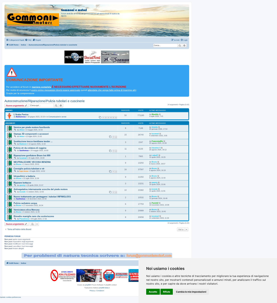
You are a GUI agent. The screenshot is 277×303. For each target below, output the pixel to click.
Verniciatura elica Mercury (26, 210)
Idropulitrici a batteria (24, 176)
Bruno (18, 164)
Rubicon (23, 144)
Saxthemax (24, 150)
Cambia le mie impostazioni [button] (191, 291)
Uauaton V (156, 148)
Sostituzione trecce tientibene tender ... (33, 141)
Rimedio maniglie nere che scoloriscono (34, 216)
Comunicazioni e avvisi (57, 117)
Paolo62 (155, 203)
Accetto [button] (153, 291)
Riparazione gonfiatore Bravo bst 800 (32, 155)
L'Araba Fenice (21, 114)
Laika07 (155, 155)
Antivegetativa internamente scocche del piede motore (40, 189)
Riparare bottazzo (22, 183)
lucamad (155, 134)
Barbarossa (21, 117)
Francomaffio (157, 141)
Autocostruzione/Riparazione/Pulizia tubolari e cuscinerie (44, 101)
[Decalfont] (92, 57)
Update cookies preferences (10, 297)
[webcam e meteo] (74, 57)
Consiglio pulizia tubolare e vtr (29, 168)
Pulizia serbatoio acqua (25, 203)
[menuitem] (28, 40)
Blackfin (155, 114)
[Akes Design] (115, 57)
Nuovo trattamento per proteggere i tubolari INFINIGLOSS (42, 196)
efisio (21, 130)
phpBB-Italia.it (104, 288)
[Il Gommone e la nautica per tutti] (136, 275)
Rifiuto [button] (166, 291)
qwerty (22, 185)
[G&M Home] (33, 15)
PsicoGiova (24, 219)
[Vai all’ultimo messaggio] (160, 114)
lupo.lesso (23, 171)
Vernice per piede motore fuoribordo (32, 127)
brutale (22, 192)
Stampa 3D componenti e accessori (31, 134)
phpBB (87, 285)
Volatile (155, 127)
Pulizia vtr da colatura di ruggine (30, 148)
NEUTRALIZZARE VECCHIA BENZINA (32, 162)
